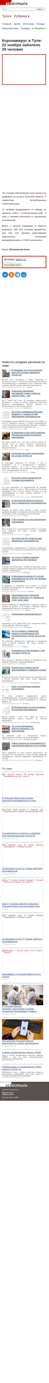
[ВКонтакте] (5, 275)
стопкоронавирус (29, 213)
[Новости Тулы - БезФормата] (14, 3)
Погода (40, 24)
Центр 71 (21, 259)
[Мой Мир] (24, 275)
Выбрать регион (8, 1094)
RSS (16, 1097)
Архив (17, 24)
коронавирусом (38, 193)
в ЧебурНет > (39, 28)
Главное (6, 24)
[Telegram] (17, 275)
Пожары (25, 28)
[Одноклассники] (11, 275)
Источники (28, 24)
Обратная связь (7, 1093)
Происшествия (10, 28)
